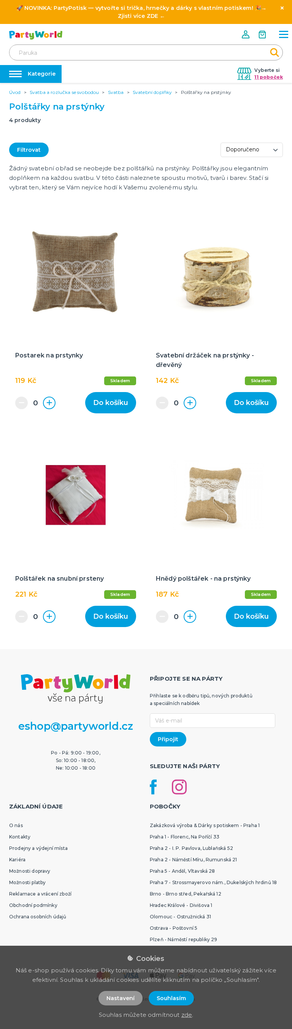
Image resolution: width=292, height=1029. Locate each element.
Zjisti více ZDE (138, 16)
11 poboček (268, 77)
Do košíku (110, 403)
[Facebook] (153, 787)
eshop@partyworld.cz (75, 726)
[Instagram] (179, 787)
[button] (246, 34)
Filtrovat (29, 149)
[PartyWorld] (35, 35)
